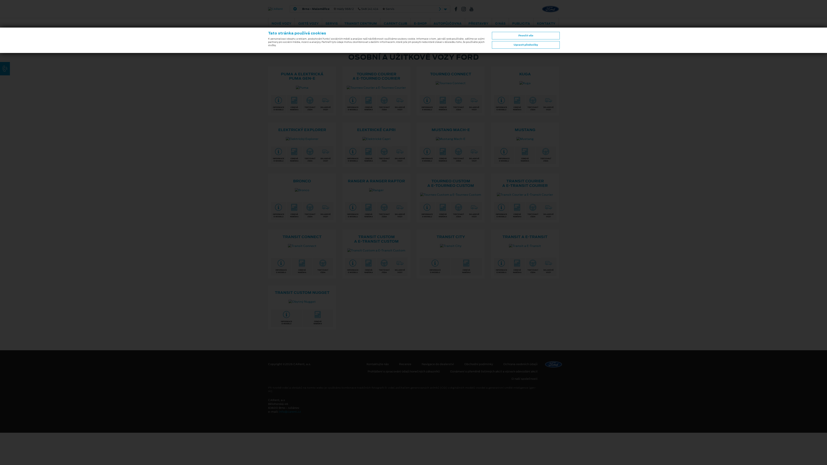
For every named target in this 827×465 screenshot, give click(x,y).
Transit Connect (302, 236)
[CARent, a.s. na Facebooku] (458, 9)
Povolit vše (525, 35)
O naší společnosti (524, 379)
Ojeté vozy (308, 23)
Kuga (525, 74)
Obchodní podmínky (478, 364)
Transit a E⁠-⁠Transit (524, 236)
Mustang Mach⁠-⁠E (451, 129)
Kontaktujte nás (378, 364)
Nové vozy (281, 23)
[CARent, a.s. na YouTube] (473, 9)
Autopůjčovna (448, 23)
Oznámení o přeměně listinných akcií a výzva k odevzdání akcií (494, 372)
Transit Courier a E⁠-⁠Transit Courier (525, 183)
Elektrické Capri (376, 129)
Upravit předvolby (526, 44)
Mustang (525, 129)
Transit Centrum (360, 23)
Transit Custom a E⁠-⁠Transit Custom (376, 239)
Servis (331, 23)
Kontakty (546, 23)
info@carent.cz (290, 412)
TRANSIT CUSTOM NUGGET (302, 292)
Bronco (302, 181)
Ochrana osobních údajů (520, 364)
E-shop (420, 23)
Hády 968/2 (348, 9)
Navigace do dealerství (438, 364)
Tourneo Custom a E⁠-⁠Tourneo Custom (450, 183)
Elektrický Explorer (302, 129)
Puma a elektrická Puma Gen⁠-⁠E (302, 76)
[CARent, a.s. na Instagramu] (465, 9)
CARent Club (395, 23)
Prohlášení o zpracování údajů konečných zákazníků (404, 372)
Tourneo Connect (450, 74)
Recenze (405, 364)
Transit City (451, 236)
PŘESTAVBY (478, 23)
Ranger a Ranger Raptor (376, 181)
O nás (500, 23)
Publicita (521, 23)
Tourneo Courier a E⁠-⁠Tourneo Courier (376, 76)
